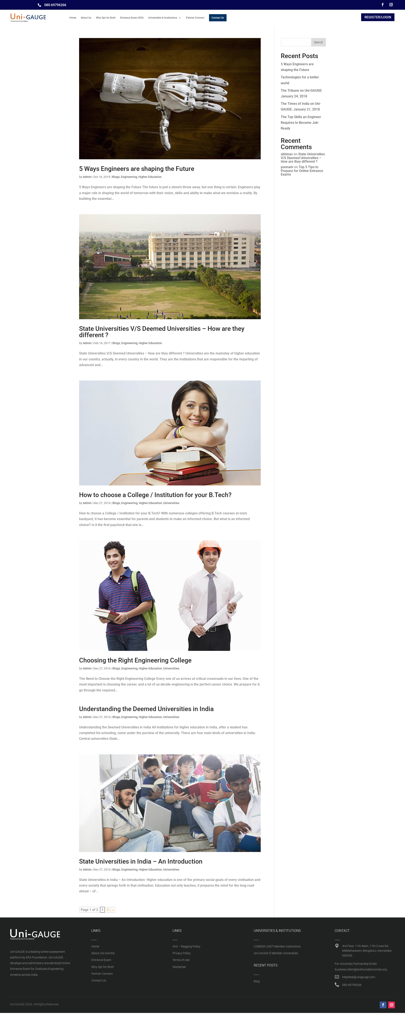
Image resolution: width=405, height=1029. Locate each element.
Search (318, 42)
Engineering (129, 177)
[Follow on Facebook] (382, 4)
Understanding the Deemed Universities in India (146, 709)
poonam (287, 167)
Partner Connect (195, 17)
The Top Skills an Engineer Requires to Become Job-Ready (301, 122)
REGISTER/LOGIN (377, 17)
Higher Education (150, 177)
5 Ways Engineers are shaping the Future (136, 168)
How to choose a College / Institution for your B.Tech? (155, 495)
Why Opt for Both (106, 17)
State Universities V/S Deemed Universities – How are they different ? (161, 332)
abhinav (287, 154)
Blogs (116, 177)
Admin (87, 177)
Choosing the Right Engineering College (135, 660)
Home (72, 17)
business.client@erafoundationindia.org (361, 969)
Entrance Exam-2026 (132, 17)
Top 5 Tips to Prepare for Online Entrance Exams (302, 170)
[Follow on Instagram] (391, 4)
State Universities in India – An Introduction (140, 861)
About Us (86, 17)
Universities (171, 503)
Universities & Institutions (162, 17)
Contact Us (218, 17)
